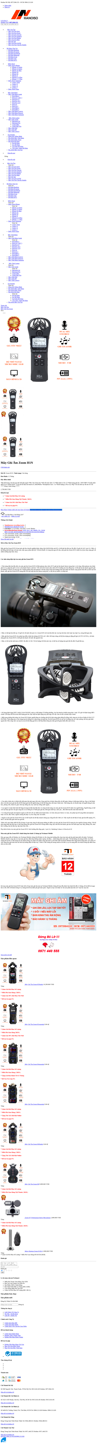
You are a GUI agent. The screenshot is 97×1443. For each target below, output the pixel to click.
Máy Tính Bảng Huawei (15, 113)
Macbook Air (16, 121)
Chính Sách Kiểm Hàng (12, 1334)
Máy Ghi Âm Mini (14, 40)
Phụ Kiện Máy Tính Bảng (16, 138)
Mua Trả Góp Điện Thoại (12, 1346)
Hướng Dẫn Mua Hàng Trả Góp (14, 1344)
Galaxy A (15, 86)
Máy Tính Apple (13, 119)
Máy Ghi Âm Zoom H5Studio (34, 984)
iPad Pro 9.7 (16, 99)
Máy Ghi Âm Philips (14, 38)
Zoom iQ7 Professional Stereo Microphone (38, 1217)
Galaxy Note (16, 82)
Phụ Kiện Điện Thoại (14, 140)
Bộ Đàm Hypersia (13, 52)
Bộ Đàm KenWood (14, 53)
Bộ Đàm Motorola (13, 55)
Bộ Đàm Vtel (12, 58)
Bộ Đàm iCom (12, 57)
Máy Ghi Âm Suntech (15, 36)
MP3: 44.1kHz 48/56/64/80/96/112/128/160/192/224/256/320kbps (24, 532)
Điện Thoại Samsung (14, 81)
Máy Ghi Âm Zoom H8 (32, 1184)
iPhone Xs (15, 72)
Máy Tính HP (12, 130)
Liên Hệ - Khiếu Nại (11, 1315)
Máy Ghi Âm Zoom (14, 33)
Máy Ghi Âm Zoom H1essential (34, 1024)
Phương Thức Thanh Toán (13, 1335)
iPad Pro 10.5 (16, 101)
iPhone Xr (15, 74)
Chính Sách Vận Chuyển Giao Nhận (16, 1326)
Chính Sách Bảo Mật (11, 1323)
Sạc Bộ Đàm (16, 145)
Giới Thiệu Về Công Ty (12, 1312)
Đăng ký (7, 7)
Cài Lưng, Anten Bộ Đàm (20, 148)
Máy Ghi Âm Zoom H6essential (34, 1104)
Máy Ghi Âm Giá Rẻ (14, 43)
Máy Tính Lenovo (13, 131)
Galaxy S (15, 84)
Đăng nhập (8, 5)
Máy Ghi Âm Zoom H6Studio (34, 1144)
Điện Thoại (11, 64)
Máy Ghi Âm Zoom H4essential (34, 1064)
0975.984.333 (6, 516)
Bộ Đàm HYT (12, 60)
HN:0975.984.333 (6, 1436)
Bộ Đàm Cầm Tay (12, 48)
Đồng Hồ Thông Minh (15, 136)
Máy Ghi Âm (11, 29)
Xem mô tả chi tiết (6, 955)
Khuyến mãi (11, 159)
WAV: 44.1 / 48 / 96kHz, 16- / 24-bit (34, 530)
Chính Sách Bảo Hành (11, 1324)
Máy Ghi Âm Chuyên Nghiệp (17, 45)
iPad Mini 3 (15, 109)
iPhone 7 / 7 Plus (17, 79)
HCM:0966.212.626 (18, 1436)
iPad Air (14, 104)
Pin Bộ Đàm (16, 143)
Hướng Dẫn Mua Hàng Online (14, 1337)
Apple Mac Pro (16, 126)
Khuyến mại (11, 153)
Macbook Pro (16, 123)
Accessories (11, 134)
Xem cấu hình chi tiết (7, 539)
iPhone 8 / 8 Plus (17, 77)
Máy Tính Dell (12, 128)
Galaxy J (14, 87)
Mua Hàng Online (15, 510)
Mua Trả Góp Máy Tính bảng (13, 1348)
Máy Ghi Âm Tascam (14, 35)
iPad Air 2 (15, 106)
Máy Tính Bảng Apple (15, 94)
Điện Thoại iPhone (14, 65)
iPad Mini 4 (15, 96)
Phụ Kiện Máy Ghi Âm (15, 150)
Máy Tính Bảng (13, 92)
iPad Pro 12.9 (16, 103)
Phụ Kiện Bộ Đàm (14, 141)
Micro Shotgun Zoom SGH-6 (34, 1251)
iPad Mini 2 (15, 108)
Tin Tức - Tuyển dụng (11, 1314)
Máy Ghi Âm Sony (14, 31)
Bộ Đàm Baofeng (13, 50)
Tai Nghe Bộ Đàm (17, 146)
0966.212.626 (15, 516)
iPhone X (15, 75)
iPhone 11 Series (17, 69)
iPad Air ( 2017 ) (17, 98)
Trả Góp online (46, 510)
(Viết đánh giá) (5, 467)
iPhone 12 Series (17, 67)
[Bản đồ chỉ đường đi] (7, 1392)
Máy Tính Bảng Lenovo (15, 111)
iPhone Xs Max (17, 70)
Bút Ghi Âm (12, 41)
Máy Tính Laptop (14, 118)
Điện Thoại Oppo (13, 89)
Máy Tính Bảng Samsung (16, 115)
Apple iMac (15, 124)
